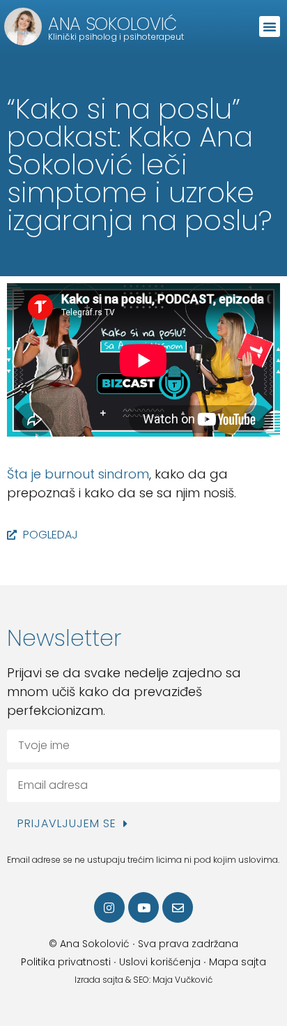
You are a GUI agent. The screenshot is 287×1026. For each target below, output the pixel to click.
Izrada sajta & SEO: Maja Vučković (143, 980)
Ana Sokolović (112, 24)
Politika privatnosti (66, 962)
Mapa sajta (237, 962)
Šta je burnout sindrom (78, 474)
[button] (269, 26)
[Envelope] (177, 907)
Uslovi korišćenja (160, 962)
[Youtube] (143, 907)
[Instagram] (109, 907)
